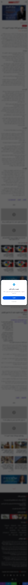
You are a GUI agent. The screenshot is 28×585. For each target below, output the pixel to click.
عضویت (14, 298)
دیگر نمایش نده (14, 301)
